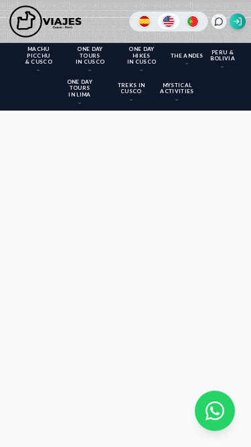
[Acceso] (238, 21)
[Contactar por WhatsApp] (215, 411)
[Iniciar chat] (219, 21)
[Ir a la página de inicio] (47, 21)
